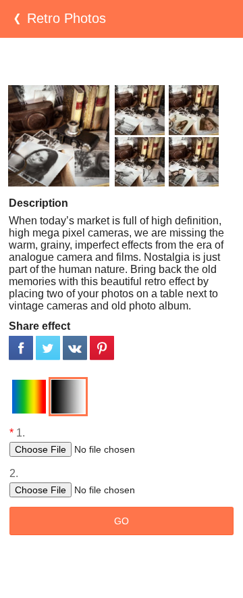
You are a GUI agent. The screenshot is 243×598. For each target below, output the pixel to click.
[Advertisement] (122, 61)
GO (121, 521)
